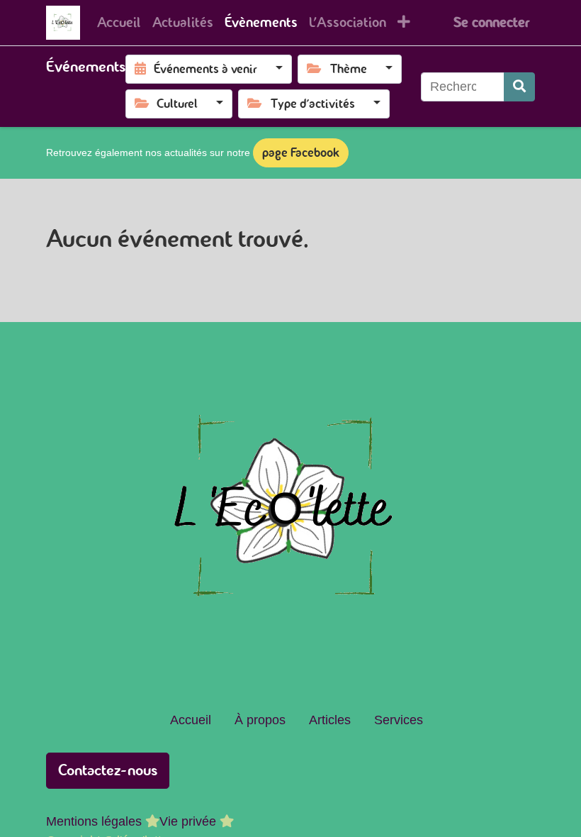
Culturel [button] (177, 103)
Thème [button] (348, 69)
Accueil (190, 720)
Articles (330, 720)
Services (398, 720)
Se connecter (491, 22)
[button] (404, 22)
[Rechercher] (519, 86)
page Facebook (300, 152)
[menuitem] (119, 22)
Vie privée (187, 821)
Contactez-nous (107, 770)
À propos (260, 720)
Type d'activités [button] (312, 103)
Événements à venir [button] (205, 69)
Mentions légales (94, 821)
